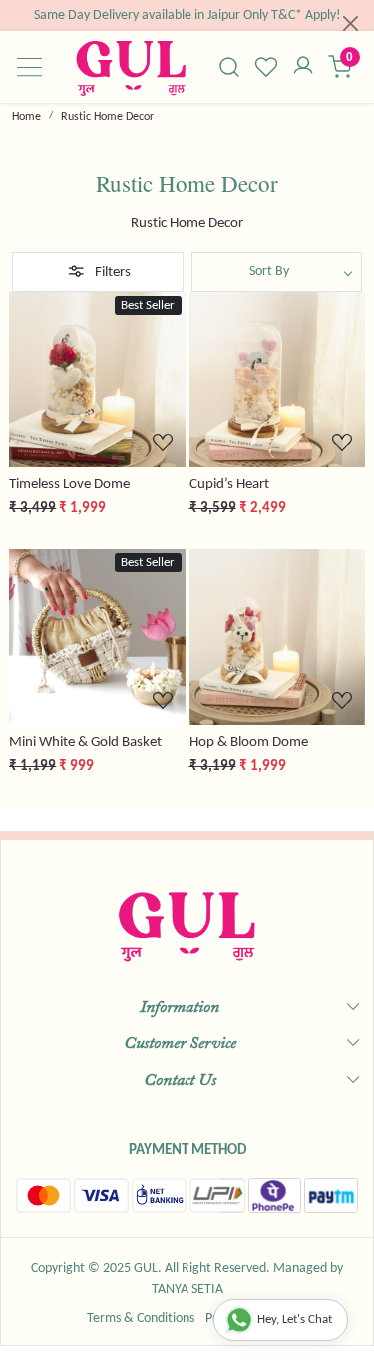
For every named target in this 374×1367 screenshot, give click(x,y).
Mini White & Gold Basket (85, 742)
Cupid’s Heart (229, 484)
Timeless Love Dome (69, 484)
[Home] (130, 67)
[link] (229, 67)
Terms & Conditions (140, 1318)
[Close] (350, 23)
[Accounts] (302, 67)
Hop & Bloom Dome (248, 742)
